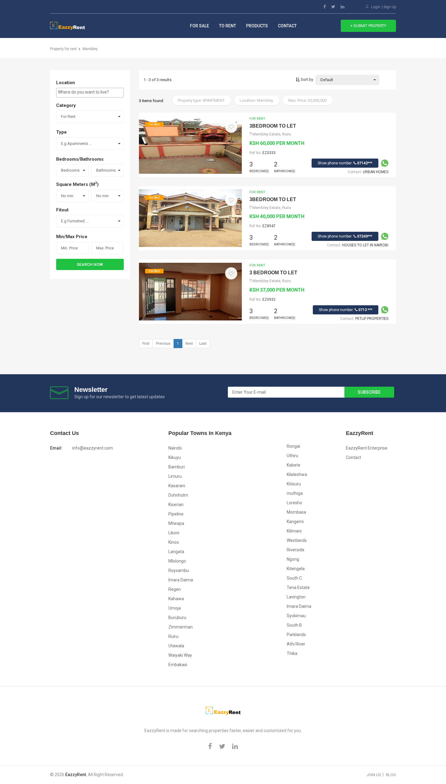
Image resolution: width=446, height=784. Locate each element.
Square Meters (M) (77, 184)
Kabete (293, 465)
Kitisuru (294, 483)
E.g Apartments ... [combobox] (76, 143)
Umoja (174, 608)
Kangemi (295, 521)
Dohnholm (178, 495)
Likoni (173, 532)
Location (65, 82)
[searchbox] (90, 92)
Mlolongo (177, 561)
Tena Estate (298, 587)
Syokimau (296, 615)
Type (61, 132)
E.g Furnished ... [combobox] (74, 221)
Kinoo (173, 542)
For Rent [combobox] (68, 116)
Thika (292, 653)
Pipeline (176, 514)
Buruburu (177, 617)
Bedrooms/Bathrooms (79, 159)
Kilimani (294, 531)
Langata (176, 551)
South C (294, 578)
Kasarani (176, 485)
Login (375, 7)
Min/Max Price (71, 236)
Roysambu (178, 570)
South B (294, 625)
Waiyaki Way (180, 655)
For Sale (199, 25)
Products (257, 25)
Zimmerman (180, 627)
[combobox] (90, 93)
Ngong (293, 559)
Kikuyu (174, 457)
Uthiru (292, 455)
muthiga (295, 493)
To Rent (227, 25)
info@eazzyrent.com (92, 448)
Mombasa (296, 512)
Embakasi (177, 664)
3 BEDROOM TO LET (273, 272)
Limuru (175, 476)
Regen (174, 589)
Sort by (306, 79)
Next (189, 343)
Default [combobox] (326, 79)
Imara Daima (180, 579)
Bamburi (176, 466)
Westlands (297, 540)
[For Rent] (190, 144)
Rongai (293, 446)
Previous (163, 343)
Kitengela (296, 568)
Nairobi (175, 448)
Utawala (176, 645)
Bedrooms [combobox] (70, 170)
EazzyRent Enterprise (366, 448)
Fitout (62, 210)
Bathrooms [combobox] (106, 170)
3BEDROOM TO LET (272, 125)
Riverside (295, 549)
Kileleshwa (297, 474)
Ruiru (173, 636)
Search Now (90, 264)
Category (66, 105)
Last (203, 343)
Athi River (296, 644)
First (146, 343)
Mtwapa (176, 523)
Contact (287, 25)
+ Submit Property (368, 25)
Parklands (296, 634)
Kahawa (176, 598)
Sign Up (389, 7)
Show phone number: (345, 163)
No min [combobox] (67, 195)
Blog (391, 774)
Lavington (296, 596)
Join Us (374, 774)
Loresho (294, 502)
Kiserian (176, 504)
